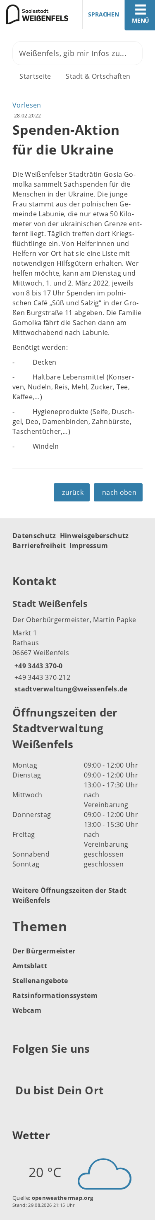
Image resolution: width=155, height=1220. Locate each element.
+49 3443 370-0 (37, 665)
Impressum (88, 545)
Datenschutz (34, 535)
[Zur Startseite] (36, 14)
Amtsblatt (29, 965)
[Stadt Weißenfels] (77, 645)
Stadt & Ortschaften (98, 76)
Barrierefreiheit (39, 545)
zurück (72, 492)
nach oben (119, 492)
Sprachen (103, 14)
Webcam (26, 1010)
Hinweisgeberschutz (94, 535)
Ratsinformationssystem (55, 995)
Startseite (35, 76)
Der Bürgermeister (43, 950)
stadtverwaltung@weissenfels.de (70, 688)
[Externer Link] (20, 1069)
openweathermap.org (62, 1197)
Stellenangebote (40, 980)
